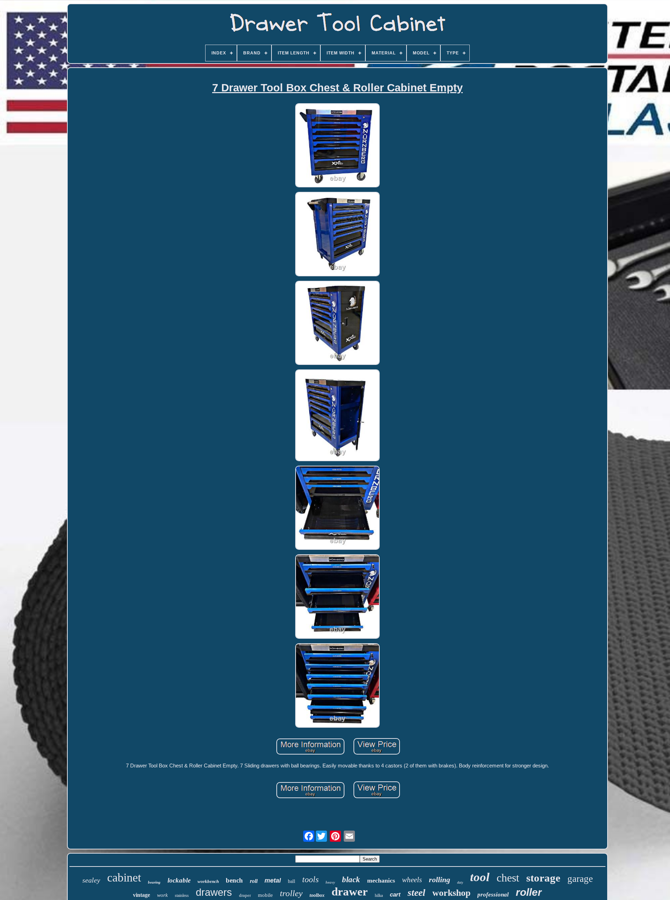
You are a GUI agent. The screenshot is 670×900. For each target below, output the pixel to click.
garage (580, 878)
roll (254, 881)
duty (460, 882)
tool (480, 877)
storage (543, 878)
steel (416, 892)
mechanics (381, 880)
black (351, 879)
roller (529, 892)
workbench (208, 881)
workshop (451, 893)
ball (291, 881)
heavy (330, 882)
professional (493, 894)
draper (245, 895)
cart (395, 894)
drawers (214, 892)
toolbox (317, 895)
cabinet (124, 877)
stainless (182, 895)
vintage (141, 895)
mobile (265, 895)
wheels (412, 880)
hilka (379, 895)
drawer (350, 891)
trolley (291, 893)
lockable (179, 880)
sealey (91, 880)
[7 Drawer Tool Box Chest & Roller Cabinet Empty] (337, 146)
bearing (154, 882)
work (162, 895)
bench (234, 880)
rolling (439, 879)
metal (273, 880)
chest (508, 877)
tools (310, 879)
